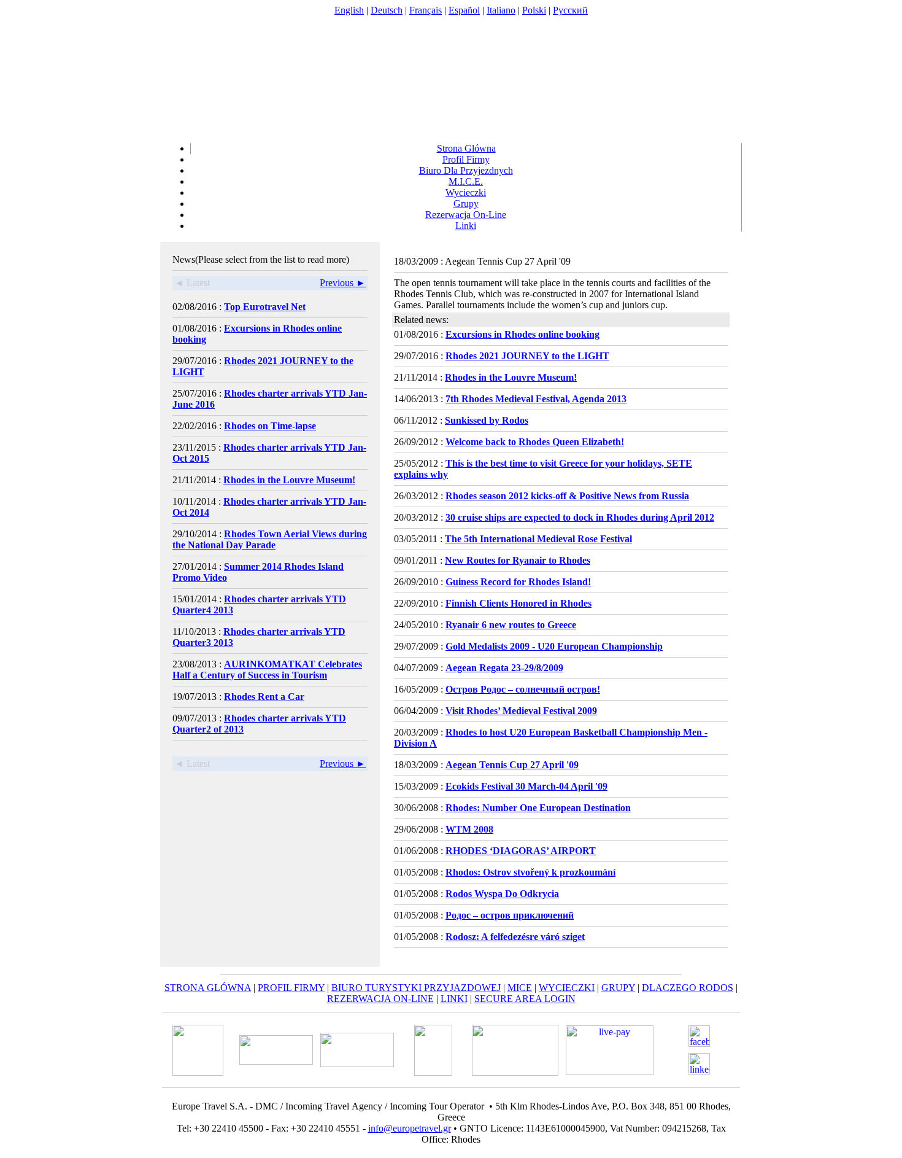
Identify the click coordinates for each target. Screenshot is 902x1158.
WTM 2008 (469, 829)
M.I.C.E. (466, 181)
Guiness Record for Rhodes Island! (518, 582)
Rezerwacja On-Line (465, 214)
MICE (519, 987)
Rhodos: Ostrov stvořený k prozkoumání (530, 872)
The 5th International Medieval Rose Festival (538, 539)
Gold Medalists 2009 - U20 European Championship (554, 646)
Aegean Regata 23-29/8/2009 (504, 668)
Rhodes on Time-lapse (270, 426)
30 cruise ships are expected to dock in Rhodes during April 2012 (579, 517)
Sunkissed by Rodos (486, 420)
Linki (465, 225)
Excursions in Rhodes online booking (522, 334)
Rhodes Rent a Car (264, 696)
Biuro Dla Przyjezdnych (466, 170)
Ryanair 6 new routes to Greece (510, 625)
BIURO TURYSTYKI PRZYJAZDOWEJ (416, 987)
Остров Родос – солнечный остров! (522, 689)
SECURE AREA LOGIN (525, 998)
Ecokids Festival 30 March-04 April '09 (526, 786)
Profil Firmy (466, 159)
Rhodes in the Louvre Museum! (289, 480)
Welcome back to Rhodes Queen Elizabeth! (534, 442)
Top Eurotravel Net (265, 306)
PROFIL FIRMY (291, 987)
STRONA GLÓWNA (207, 987)
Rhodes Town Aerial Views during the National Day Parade (269, 539)
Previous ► (343, 283)
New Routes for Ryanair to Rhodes (517, 560)
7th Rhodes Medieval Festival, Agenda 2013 (535, 399)
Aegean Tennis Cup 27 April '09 (512, 765)
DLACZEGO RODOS (687, 987)
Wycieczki (465, 192)
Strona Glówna (466, 148)
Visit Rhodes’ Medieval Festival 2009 (521, 710)
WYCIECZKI (567, 987)
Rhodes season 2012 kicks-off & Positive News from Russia (567, 496)
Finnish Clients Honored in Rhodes (518, 603)
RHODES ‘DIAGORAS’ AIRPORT (520, 850)
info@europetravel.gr (409, 1128)
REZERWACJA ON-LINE (380, 998)
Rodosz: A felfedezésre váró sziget (515, 936)
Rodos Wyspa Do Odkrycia (502, 893)
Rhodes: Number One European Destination (538, 807)
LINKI (454, 998)
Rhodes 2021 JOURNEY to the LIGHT (527, 356)
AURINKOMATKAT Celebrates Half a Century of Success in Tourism (267, 669)
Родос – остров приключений (509, 915)
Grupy (466, 203)
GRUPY (618, 987)
